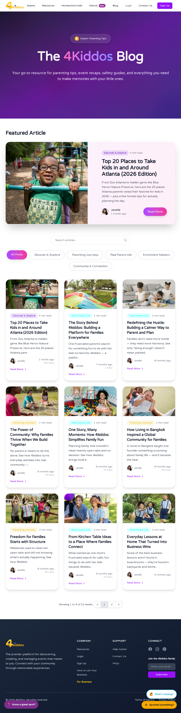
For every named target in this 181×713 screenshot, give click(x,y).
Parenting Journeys (85, 255)
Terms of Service (144, 699)
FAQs (116, 663)
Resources (48, 5)
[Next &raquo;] (118, 604)
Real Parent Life (121, 255)
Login (128, 5)
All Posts (17, 254)
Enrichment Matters (156, 255)
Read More (155, 211)
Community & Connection (91, 266)
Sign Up (165, 5)
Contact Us (145, 5)
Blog (115, 5)
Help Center (120, 649)
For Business (84, 681)
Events (31, 5)
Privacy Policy (167, 699)
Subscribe (162, 674)
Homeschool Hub (72, 5)
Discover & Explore (47, 255)
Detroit (96, 5)
